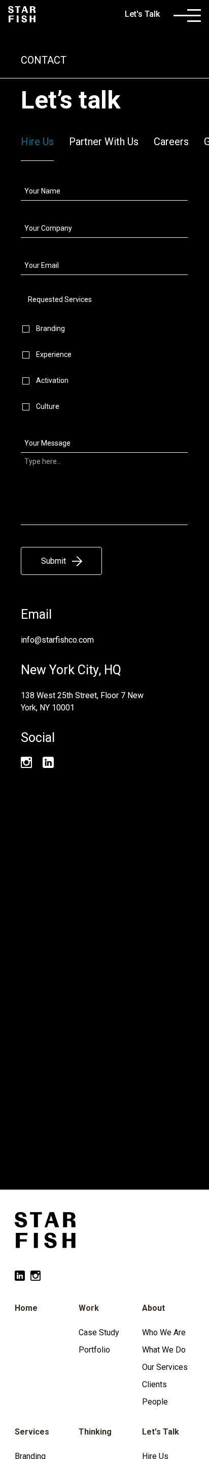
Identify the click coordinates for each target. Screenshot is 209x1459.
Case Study (99, 1332)
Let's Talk (160, 1432)
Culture (47, 406)
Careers (171, 141)
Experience (54, 354)
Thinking (95, 1432)
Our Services (165, 1367)
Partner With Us (103, 141)
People (155, 1402)
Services (32, 1432)
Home (26, 1308)
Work (89, 1308)
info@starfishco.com (57, 640)
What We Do (164, 1350)
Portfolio (94, 1350)
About (153, 1308)
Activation (52, 380)
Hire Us (37, 141)
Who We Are (164, 1332)
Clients (154, 1384)
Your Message (47, 443)
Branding (50, 328)
